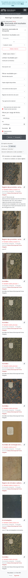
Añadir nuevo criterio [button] (8, 54)
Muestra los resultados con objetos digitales (14, 158)
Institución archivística (8, 60)
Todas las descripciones (10, 109)
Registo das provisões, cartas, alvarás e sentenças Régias (12, 187)
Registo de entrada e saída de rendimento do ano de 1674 (12, 483)
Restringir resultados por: (14, 18)
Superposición (8, 131)
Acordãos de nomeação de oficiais (12, 445)
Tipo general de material (8, 101)
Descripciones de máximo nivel (12, 107)
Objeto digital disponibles (9, 82)
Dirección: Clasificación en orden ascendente (12, 152)
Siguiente (16, 575)
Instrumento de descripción (9, 88)
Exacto (5, 133)
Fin (3, 121)
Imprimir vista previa (7, 143)
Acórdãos (5, 281)
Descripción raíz (6, 67)
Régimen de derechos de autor (10, 95)
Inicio (3, 115)
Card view (5, 146)
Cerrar (14, 21)
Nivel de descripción (7, 76)
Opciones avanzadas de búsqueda (10, 30)
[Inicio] (9, 10)
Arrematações (7, 520)
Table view (12, 146)
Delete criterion (14, 49)
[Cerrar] (26, 2)
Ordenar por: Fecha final (7, 149)
